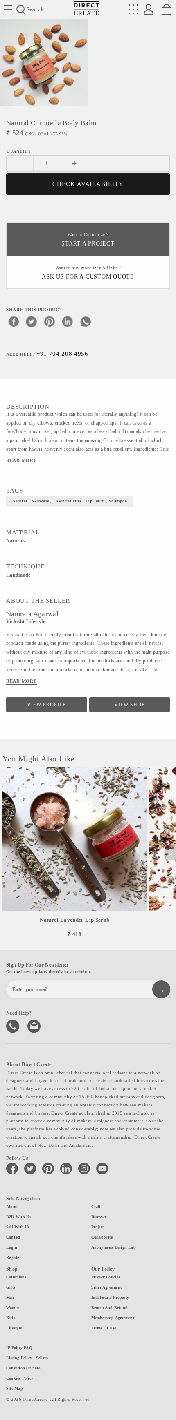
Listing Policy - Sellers (27, 1358)
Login (11, 1247)
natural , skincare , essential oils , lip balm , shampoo (69, 501)
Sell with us (18, 1227)
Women (13, 1307)
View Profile (46, 704)
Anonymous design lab (113, 1247)
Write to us (34, 1025)
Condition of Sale (23, 1368)
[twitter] (31, 321)
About (12, 1206)
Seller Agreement (106, 1287)
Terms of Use (103, 1328)
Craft (96, 1206)
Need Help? (47, 353)
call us (13, 1025)
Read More (21, 460)
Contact (13, 1237)
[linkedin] (67, 321)
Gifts (10, 1287)
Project (97, 1227)
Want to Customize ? (87, 239)
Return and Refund (109, 1307)
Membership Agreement (112, 1318)
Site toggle (8, 9)
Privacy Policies (105, 1277)
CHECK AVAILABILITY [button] (88, 184)
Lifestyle (14, 1328)
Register (13, 1257)
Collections (16, 1277)
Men (10, 1297)
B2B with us (18, 1216)
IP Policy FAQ (19, 1347)
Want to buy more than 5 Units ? (88, 272)
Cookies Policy (19, 1378)
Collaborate (102, 1237)
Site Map (14, 1388)
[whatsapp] (85, 321)
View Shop (129, 704)
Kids (10, 1318)
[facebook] (13, 321)
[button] (170, 852)
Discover (99, 1216)
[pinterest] (49, 321)
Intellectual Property (110, 1297)
